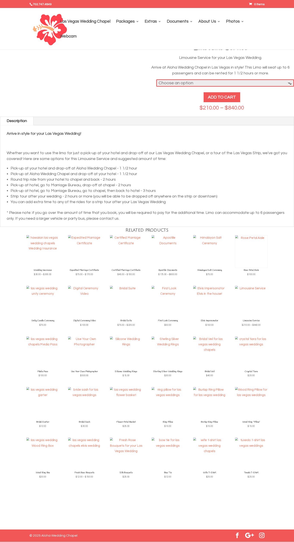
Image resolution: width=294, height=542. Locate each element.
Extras (151, 21)
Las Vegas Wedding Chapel (85, 21)
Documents (178, 21)
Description (17, 121)
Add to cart (222, 97)
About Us (207, 21)
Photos (233, 21)
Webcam (68, 36)
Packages (125, 21)
